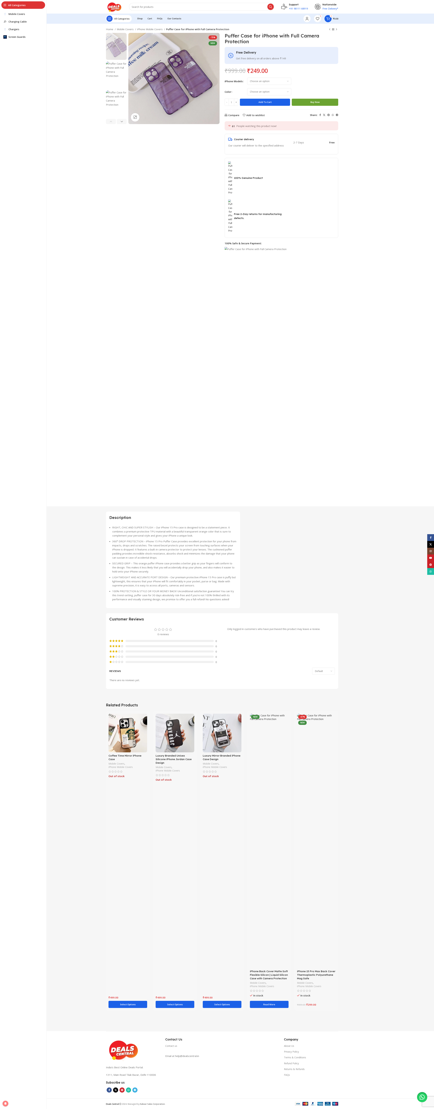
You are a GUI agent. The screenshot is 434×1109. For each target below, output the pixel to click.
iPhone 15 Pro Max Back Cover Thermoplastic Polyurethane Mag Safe (316, 975)
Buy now (315, 102)
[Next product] (336, 29)
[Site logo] (114, 6)
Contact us (171, 1045)
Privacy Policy (291, 1051)
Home (110, 29)
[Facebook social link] (320, 115)
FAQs (287, 1074)
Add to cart (265, 102)
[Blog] (261, 1041)
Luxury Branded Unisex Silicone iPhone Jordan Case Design (174, 759)
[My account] (307, 18)
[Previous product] (329, 29)
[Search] (270, 7)
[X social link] (324, 115)
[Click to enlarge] (135, 117)
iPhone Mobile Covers (150, 29)
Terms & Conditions (295, 1057)
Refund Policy (291, 1063)
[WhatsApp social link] (333, 115)
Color (228, 91)
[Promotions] (222, 1041)
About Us (289, 1045)
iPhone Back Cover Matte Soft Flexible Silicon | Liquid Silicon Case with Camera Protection (269, 975)
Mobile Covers (125, 29)
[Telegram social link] (337, 115)
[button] (422, 1097)
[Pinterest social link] (328, 115)
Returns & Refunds (294, 1069)
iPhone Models (234, 81)
